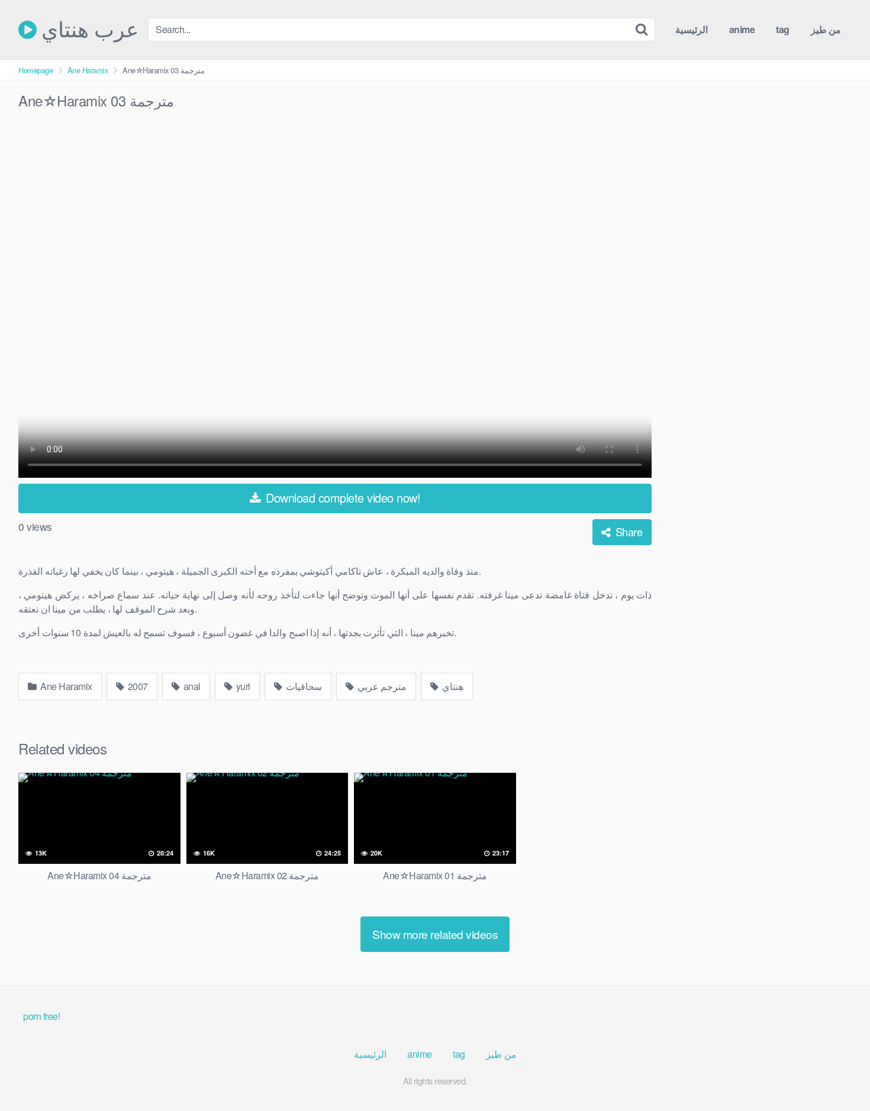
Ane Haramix (87, 70)
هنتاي (452, 686)
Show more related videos (435, 934)
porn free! (41, 1016)
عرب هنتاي (87, 29)
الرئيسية (691, 29)
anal (191, 686)
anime (742, 29)
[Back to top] (837, 1073)
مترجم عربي (381, 686)
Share (627, 531)
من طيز (826, 29)
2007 (136, 686)
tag (783, 29)
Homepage (35, 70)
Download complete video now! (342, 497)
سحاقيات (302, 686)
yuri (242, 686)
